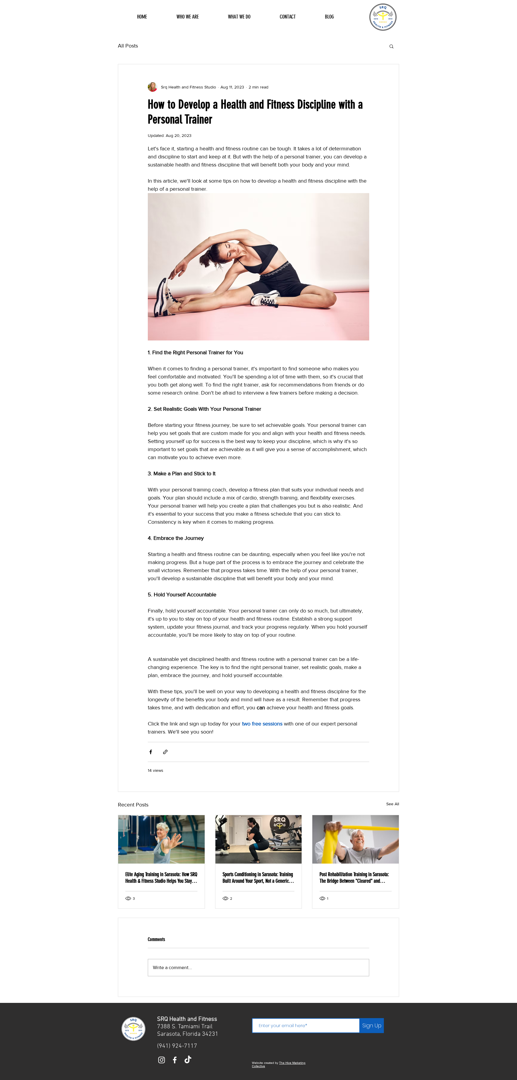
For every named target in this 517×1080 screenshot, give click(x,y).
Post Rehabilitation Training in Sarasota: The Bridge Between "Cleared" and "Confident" (354, 877)
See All (392, 803)
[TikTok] (187, 1059)
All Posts (128, 46)
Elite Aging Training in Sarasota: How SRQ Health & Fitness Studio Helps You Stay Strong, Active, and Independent (161, 877)
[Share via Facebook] (150, 752)
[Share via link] (165, 752)
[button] (391, 46)
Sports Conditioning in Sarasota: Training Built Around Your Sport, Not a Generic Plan (258, 877)
